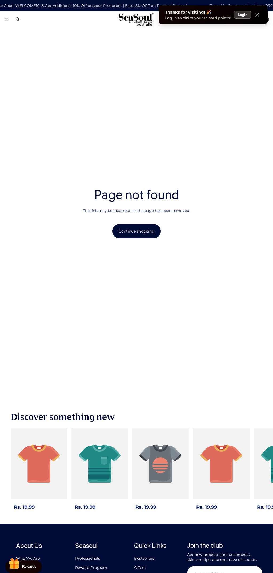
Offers (140, 567)
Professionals (87, 558)
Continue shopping (136, 231)
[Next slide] (256, 470)
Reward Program (91, 567)
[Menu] (6, 19)
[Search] (17, 19)
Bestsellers (144, 558)
